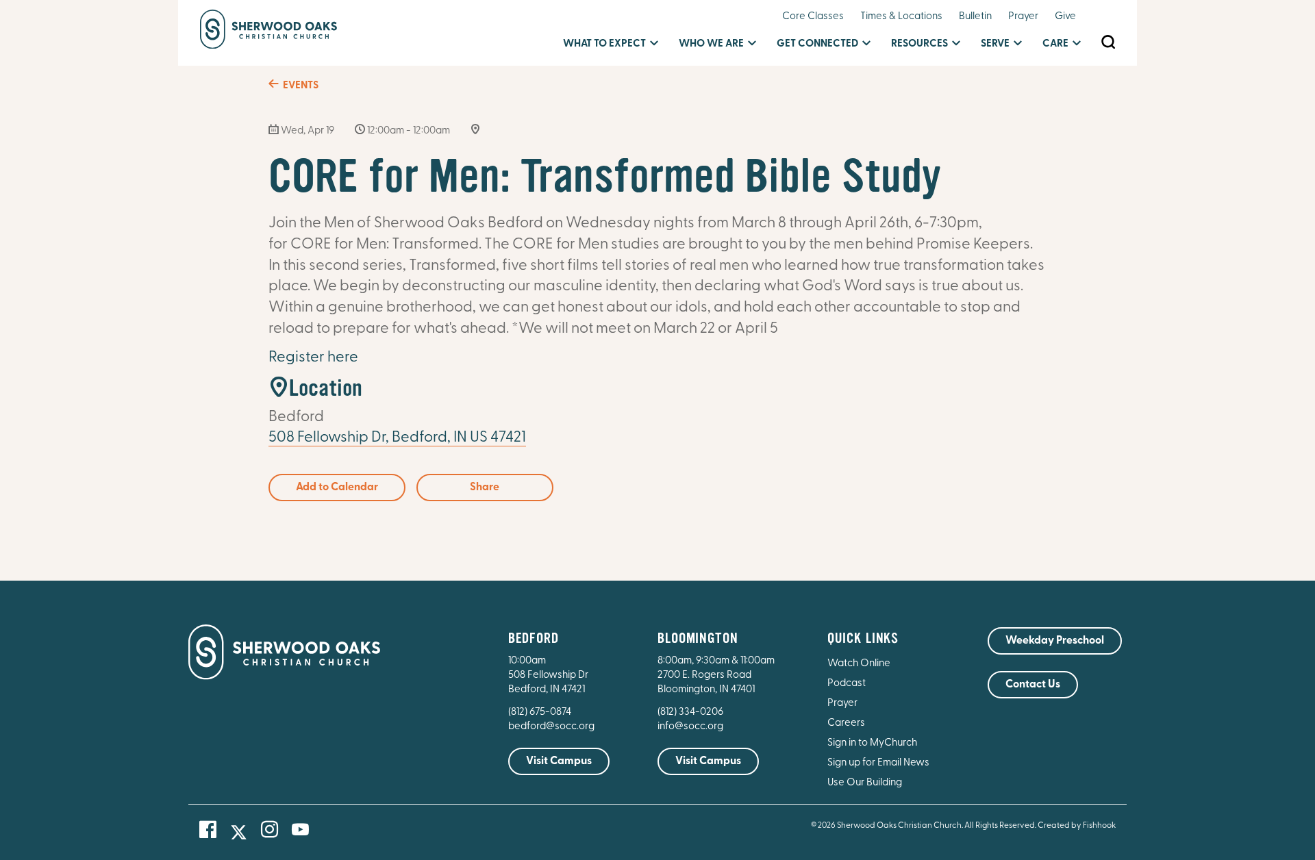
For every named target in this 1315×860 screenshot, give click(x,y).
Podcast (846, 684)
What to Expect (604, 44)
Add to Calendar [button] (337, 487)
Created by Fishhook (1077, 826)
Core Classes (813, 17)
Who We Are (711, 44)
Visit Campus (559, 761)
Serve (995, 44)
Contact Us (1032, 684)
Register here (313, 358)
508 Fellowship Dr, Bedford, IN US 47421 (397, 438)
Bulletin (975, 17)
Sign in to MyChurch (872, 743)
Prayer (1023, 17)
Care (1055, 44)
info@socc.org (690, 727)
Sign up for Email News (878, 763)
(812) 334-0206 (690, 712)
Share (484, 487)
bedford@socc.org (551, 727)
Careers (846, 723)
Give (1065, 17)
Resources (919, 44)
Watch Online (858, 664)
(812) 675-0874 (540, 712)
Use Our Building (864, 783)
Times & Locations (901, 17)
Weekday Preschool (1054, 640)
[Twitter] (238, 832)
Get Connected (817, 44)
